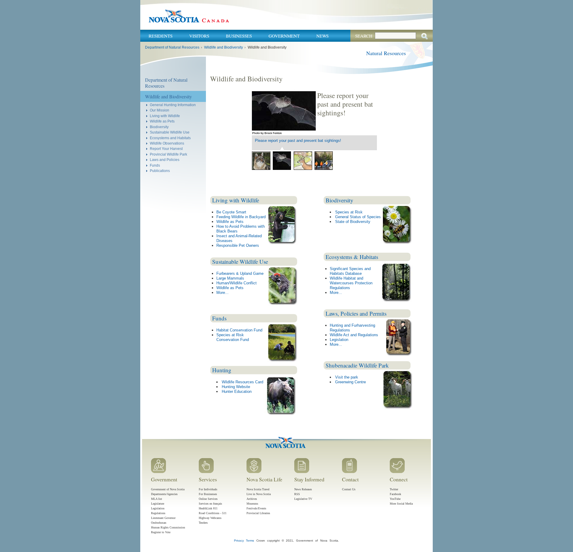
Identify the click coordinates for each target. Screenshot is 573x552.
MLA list (156, 498)
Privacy (239, 540)
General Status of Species (358, 217)
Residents (160, 36)
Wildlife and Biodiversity (223, 47)
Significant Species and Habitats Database (350, 271)
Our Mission (159, 110)
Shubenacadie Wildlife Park (357, 365)
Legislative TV (303, 498)
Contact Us (348, 489)
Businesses (239, 36)
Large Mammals (230, 278)
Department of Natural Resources (172, 47)
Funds (155, 165)
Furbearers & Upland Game (240, 273)
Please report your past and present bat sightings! (298, 140)
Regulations (158, 513)
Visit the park (346, 377)
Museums (252, 503)
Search (363, 36)
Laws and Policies (164, 160)
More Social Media (401, 503)
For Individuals (208, 489)
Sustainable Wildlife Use (170, 132)
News (322, 36)
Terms (250, 540)
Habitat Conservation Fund (239, 330)
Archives (252, 498)
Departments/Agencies (164, 494)
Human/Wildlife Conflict (236, 283)
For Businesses (208, 494)
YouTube (395, 498)
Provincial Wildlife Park (168, 154)
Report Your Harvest (166, 149)
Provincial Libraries (258, 513)
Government (284, 36)
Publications (160, 171)
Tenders (203, 522)
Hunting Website (236, 386)
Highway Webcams (210, 518)
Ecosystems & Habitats (352, 257)
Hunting (221, 370)
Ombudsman (158, 522)
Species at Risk (349, 212)
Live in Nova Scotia (259, 494)
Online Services (208, 498)
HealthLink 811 (208, 508)
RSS (297, 494)
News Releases (303, 489)
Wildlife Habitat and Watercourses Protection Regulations (351, 283)
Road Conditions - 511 (213, 513)
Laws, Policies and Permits (356, 313)
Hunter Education (237, 391)
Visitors (199, 36)
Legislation (339, 339)
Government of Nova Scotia (167, 489)
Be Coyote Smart (231, 212)
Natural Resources (386, 53)
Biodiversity (159, 127)
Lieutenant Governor (163, 518)
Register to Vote (160, 532)
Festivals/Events (256, 508)
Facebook (395, 494)
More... (222, 292)
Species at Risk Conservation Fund (232, 337)
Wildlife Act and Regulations (354, 335)
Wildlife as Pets (162, 121)
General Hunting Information (173, 105)
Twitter (394, 489)
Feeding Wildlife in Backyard (241, 217)
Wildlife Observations (167, 143)
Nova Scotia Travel (258, 489)
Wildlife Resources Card (242, 382)
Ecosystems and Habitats (170, 138)
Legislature (157, 503)
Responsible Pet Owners (237, 245)
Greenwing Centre (350, 382)
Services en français (210, 503)
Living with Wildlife (165, 116)
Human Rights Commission (168, 527)
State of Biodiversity (352, 221)
